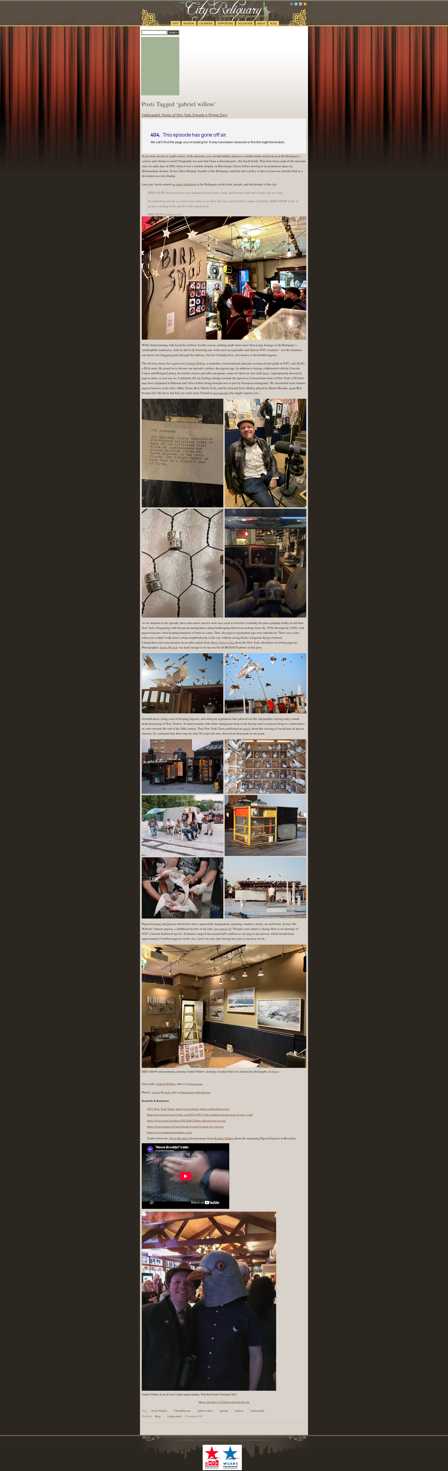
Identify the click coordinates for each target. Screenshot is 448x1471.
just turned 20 (222, 929)
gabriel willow (205, 1410)
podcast (239, 1410)
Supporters (225, 23)
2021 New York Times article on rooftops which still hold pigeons (188, 1109)
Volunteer (245, 23)
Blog (273, 23)
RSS (305, 4)
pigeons (224, 1410)
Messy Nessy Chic (223, 642)
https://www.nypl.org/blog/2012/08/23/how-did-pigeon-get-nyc (186, 1120)
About (261, 23)
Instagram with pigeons (196, 1092)
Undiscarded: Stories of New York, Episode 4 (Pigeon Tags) (184, 114)
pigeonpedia (220, 393)
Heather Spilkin (224, 1138)
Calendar (206, 23)
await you (243, 1402)
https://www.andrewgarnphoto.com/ (169, 1132)
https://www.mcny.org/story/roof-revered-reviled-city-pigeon (185, 1126)
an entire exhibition (184, 184)
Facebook (291, 4)
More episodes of (210, 1402)
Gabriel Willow (195, 363)
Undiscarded (229, 1402)
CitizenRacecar (182, 1410)
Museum (189, 23)
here (265, 373)
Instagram (196, 1084)
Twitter (296, 4)
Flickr (300, 4)
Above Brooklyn (179, 1138)
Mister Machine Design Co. (258, 1439)
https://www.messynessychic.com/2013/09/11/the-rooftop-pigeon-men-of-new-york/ (200, 1114)
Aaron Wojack (168, 647)
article (247, 728)
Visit (175, 23)
